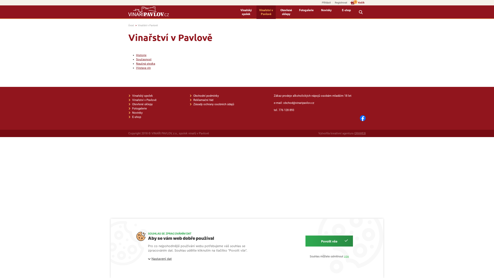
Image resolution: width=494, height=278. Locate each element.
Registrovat (341, 2)
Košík (360, 2)
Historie (141, 55)
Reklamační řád (203, 100)
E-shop (346, 10)
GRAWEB (360, 133)
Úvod (131, 25)
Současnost (143, 59)
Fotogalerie (306, 10)
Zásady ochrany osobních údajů (213, 104)
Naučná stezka (145, 63)
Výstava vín (143, 68)
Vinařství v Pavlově (266, 12)
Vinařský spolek (246, 12)
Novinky (326, 10)
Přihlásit (326, 2)
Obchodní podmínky (206, 95)
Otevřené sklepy (286, 12)
